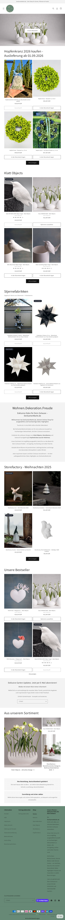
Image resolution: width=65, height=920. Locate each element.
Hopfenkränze (37, 832)
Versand (52, 916)
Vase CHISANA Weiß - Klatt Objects (46, 213)
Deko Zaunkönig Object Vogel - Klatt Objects (47, 264)
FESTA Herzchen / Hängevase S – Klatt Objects (18, 659)
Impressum (7, 821)
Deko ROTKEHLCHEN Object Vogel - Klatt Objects (18, 213)
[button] (3, 8)
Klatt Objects (36, 825)
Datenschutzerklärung (10, 832)
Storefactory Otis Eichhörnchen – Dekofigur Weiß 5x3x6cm (47, 550)
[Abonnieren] (46, 701)
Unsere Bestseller (32, 30)
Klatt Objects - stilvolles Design (22, 770)
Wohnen (35, 817)
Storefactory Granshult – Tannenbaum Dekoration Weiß (47, 508)
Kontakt (6, 813)
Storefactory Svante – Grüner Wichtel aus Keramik (18, 550)
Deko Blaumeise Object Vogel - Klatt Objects (18, 264)
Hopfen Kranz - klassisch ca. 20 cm (46, 98)
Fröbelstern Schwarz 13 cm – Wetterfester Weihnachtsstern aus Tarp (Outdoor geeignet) (46, 336)
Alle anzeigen (33, 162)
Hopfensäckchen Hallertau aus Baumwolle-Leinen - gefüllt (18, 100)
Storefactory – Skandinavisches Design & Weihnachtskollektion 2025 (51, 767)
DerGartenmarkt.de (16, 914)
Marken (35, 813)
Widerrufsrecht (8, 825)
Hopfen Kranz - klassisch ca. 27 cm (18, 150)
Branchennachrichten (10, 844)
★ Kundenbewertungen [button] (32, 918)
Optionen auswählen (47, 224)
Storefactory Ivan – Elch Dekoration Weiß (18, 508)
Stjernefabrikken (37, 821)
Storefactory (36, 829)
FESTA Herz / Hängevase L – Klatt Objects (18, 610)
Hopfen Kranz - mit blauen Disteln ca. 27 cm (47, 150)
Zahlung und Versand (10, 829)
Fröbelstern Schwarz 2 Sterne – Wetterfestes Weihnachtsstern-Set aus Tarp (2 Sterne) (18, 336)
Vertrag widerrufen (24, 813)
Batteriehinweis (8, 836)
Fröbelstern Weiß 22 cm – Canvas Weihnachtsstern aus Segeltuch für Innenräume (46, 384)
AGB (5, 817)
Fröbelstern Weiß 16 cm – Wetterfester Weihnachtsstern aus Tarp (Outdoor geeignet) (18, 384)
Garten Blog (7, 840)
